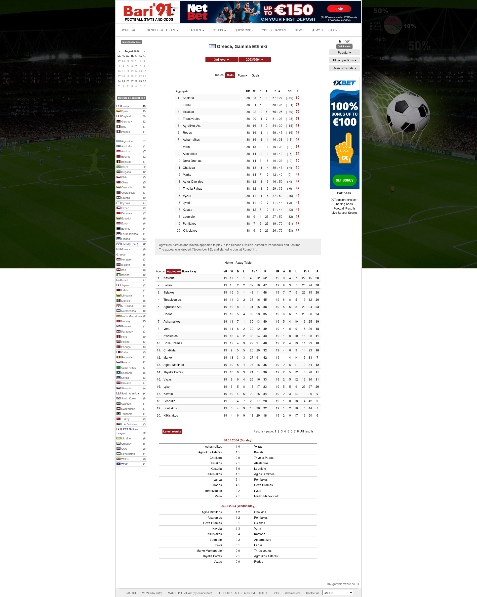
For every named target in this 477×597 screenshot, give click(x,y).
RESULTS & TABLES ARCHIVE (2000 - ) (242, 593)
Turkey (133, 419)
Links (276, 593)
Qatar (133, 352)
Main (230, 75)
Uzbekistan (133, 454)
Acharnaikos (191, 139)
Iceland (133, 264)
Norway (133, 321)
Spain (133, 111)
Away (193, 271)
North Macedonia (133, 316)
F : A (277, 91)
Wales (133, 459)
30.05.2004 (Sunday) (238, 440)
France (133, 131)
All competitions (343, 60)
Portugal (133, 347)
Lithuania (133, 295)
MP (248, 91)
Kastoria (188, 97)
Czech (133, 208)
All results (307, 431)
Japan (133, 285)
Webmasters (292, 593)
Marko (187, 174)
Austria (133, 151)
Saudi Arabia (133, 367)
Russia (133, 362)
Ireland (133, 275)
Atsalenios (190, 153)
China (133, 182)
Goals (256, 75)
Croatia (133, 198)
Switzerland (133, 409)
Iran (133, 270)
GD (289, 91)
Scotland (133, 373)
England (133, 116)
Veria (186, 146)
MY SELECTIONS (327, 30)
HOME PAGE (129, 30)
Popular (343, 52)
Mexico (133, 300)
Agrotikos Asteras (210, 452)
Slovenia (133, 388)
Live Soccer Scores (344, 212)
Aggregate (174, 271)
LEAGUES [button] (194, 30)
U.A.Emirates (133, 424)
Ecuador (133, 218)
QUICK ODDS (244, 30)
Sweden (133, 403)
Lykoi (186, 202)
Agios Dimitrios (193, 181)
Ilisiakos (188, 111)
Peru (133, 337)
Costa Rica (133, 192)
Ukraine (133, 438)
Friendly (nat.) (133, 244)
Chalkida (189, 167)
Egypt (133, 223)
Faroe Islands (133, 234)
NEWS (299, 30)
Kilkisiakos (190, 230)
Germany (133, 121)
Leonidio (189, 216)
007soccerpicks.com (344, 199)
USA (133, 448)
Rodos (187, 132)
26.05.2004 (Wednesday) (238, 506)
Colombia (133, 187)
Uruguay (133, 443)
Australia (133, 146)
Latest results (172, 431)
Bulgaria (133, 172)
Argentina (133, 141)
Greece (133, 249)
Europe (133, 106)
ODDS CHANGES (274, 30)
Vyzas (187, 195)
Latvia (133, 290)
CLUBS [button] (218, 30)
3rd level (220, 59)
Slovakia (133, 383)
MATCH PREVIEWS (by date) (144, 593)
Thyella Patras (192, 188)
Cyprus (133, 203)
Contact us (312, 593)
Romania (133, 357)
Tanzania (133, 414)
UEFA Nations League (132, 431)
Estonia (133, 228)
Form (241, 75)
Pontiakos (189, 223)
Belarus (133, 156)
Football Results (345, 208)
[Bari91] (148, 11)
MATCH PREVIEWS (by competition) (190, 593)
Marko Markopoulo (266, 496)
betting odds (344, 204)
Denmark (133, 213)
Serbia (133, 378)
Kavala (187, 209)
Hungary (133, 259)
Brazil (133, 167)
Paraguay (133, 331)
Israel (133, 280)
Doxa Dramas (192, 160)
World (133, 464)
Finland (133, 239)
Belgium (133, 162)
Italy (133, 126)
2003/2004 (253, 59)
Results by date (343, 68)
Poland (133, 341)
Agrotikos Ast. (192, 125)
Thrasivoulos (191, 118)
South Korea (133, 398)
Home (185, 271)
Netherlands (133, 311)
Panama (133, 326)
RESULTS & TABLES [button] (161, 30)
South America (133, 393)
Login (347, 41)
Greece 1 (131, 254)
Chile (133, 177)
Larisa (187, 104)
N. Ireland (133, 306)
